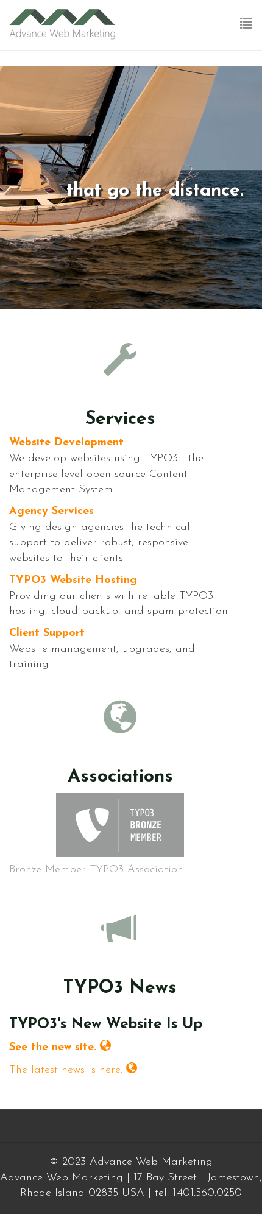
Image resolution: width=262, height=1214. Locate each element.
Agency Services (51, 511)
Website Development (66, 442)
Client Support (47, 633)
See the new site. (52, 1047)
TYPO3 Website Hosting (73, 580)
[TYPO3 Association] (120, 825)
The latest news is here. (65, 1070)
